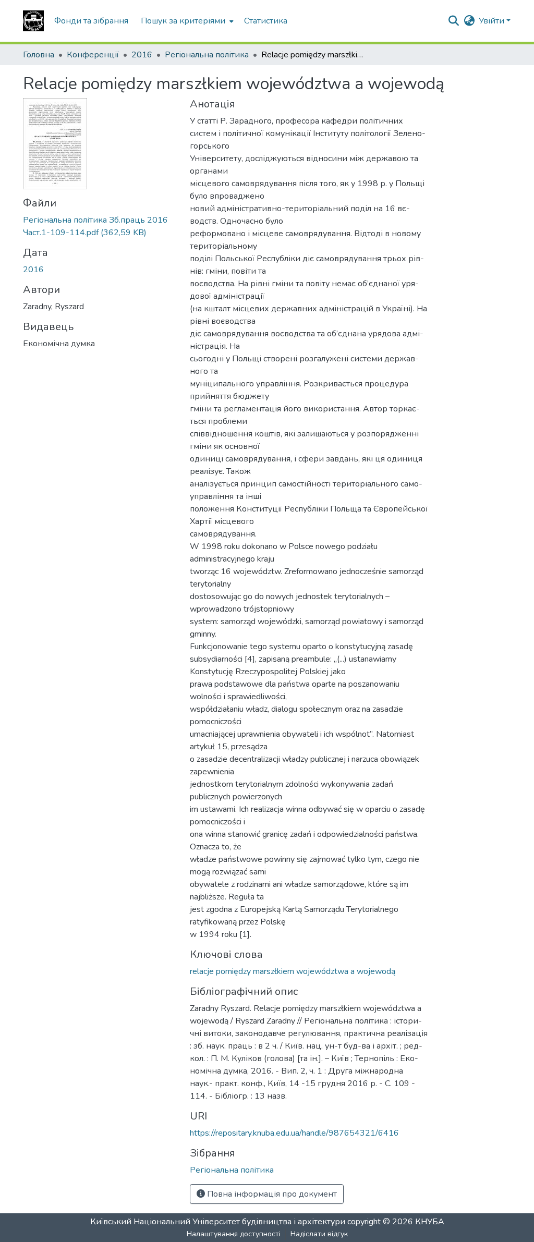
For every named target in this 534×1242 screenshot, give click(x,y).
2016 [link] (141, 54)
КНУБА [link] (429, 1221)
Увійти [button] (492, 21)
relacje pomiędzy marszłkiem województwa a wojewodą (292, 971)
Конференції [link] (93, 54)
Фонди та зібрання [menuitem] (91, 21)
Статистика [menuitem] (265, 21)
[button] (33, 20)
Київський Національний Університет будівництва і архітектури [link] (217, 1221)
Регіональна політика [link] (207, 54)
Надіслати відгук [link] (319, 1234)
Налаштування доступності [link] (234, 1234)
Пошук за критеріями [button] (183, 21)
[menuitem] (186, 21)
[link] (100, 226)
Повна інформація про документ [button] (271, 1194)
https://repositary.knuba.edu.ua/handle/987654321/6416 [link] (294, 1133)
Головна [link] (38, 54)
